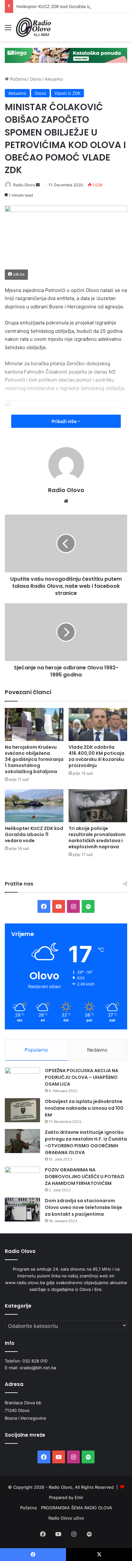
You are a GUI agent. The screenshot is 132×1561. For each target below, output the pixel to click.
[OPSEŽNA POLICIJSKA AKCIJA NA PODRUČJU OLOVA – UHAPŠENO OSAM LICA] (22, 1079)
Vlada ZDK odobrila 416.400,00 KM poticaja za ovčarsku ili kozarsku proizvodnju (96, 756)
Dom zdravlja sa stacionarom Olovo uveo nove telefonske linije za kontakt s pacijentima (83, 1207)
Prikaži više (65, 421)
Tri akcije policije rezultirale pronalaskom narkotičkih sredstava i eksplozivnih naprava (97, 837)
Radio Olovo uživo (66, 1518)
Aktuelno (54, 79)
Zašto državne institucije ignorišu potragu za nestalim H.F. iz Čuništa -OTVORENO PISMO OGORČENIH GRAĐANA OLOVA (86, 1142)
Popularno (36, 1050)
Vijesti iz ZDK (67, 93)
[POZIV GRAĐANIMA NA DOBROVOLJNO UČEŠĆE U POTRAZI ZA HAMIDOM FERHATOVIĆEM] (22, 1179)
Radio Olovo (24, 184)
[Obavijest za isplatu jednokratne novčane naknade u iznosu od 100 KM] (22, 1110)
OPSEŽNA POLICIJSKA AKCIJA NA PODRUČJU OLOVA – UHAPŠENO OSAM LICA (81, 1077)
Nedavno (97, 1050)
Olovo (35, 79)
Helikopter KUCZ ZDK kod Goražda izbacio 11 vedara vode (74, 6)
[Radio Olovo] (33, 27)
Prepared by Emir (66, 1497)
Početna (17, 79)
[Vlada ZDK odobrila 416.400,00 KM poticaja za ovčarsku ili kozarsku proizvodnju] (98, 724)
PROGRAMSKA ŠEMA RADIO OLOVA (76, 1507)
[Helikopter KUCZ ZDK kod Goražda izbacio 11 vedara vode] (34, 805)
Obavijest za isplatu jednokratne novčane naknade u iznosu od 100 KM (84, 1108)
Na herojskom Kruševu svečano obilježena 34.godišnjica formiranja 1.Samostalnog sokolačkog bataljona (34, 759)
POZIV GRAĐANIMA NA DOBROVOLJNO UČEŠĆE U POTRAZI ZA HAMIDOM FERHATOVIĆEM (84, 1176)
